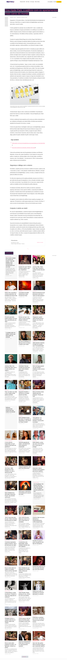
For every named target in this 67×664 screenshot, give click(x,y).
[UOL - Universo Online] (15, 1)
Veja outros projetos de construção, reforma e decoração (23, 147)
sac (48, 1)
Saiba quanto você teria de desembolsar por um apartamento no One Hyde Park (28, 143)
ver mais (24, 656)
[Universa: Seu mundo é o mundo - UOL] (10, 1)
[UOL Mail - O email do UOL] (50, 1)
